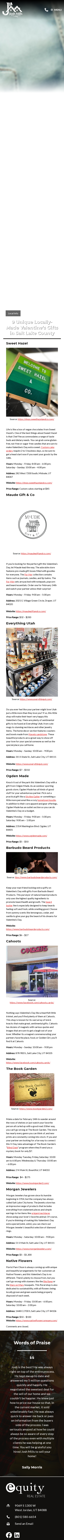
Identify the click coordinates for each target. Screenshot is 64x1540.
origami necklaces (41, 1213)
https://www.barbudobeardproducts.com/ (28, 929)
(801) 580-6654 (25, 1517)
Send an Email (24, 1523)
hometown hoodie (47, 800)
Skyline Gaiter (33, 796)
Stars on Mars (17, 1284)
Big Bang (48, 1281)
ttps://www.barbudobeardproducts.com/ (36, 877)
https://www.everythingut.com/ (36, 699)
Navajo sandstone (38, 734)
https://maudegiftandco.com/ (36, 553)
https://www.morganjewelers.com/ (33, 1248)
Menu (58, 9)
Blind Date (12, 1147)
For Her (28, 574)
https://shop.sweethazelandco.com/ (36, 419)
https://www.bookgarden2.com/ (36, 1108)
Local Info (13, 313)
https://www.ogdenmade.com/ (31, 835)
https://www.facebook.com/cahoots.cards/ (32, 1002)
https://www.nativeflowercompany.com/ (36, 1320)
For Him (10, 581)
